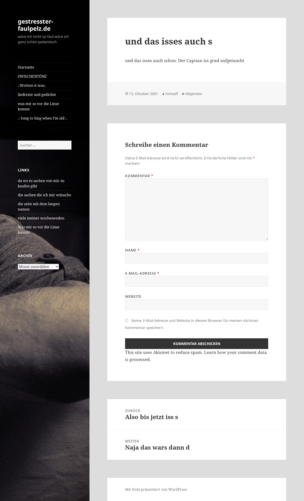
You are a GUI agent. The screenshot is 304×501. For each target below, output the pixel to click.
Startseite (26, 67)
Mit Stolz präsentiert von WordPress (156, 489)
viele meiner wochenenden (41, 218)
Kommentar (139, 175)
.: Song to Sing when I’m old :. (42, 118)
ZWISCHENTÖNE (32, 76)
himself (172, 93)
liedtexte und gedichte (37, 94)
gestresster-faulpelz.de (35, 24)
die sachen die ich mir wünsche (44, 195)
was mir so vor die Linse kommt (38, 106)
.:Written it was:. (32, 85)
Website (133, 296)
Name (132, 250)
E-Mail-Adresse (142, 273)
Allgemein (194, 93)
